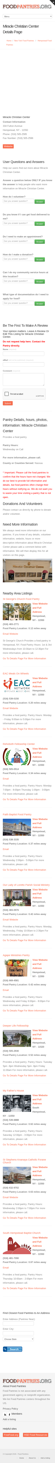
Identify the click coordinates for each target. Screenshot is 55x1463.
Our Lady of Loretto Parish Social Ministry (26, 885)
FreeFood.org (11, 1435)
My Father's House (13, 1090)
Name (9, 349)
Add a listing (9, 1419)
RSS (4, 1414)
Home (9, 41)
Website (8, 146)
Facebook (9, 1414)
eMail (18, 360)
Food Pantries (27, 8)
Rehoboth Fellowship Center (19, 744)
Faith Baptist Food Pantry (17, 814)
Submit (8, 403)
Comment (11, 371)
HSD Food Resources (35, 1435)
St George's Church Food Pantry (21, 599)
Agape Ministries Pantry (16, 955)
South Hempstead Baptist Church (21, 1233)
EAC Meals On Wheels (16, 673)
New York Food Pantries (24, 41)
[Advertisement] (27, 78)
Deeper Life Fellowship (16, 1025)
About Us (32, 1458)
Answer (39, 201)
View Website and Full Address (40, 607)
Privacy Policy (10, 1408)
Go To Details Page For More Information (24, 658)
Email (6, 634)
